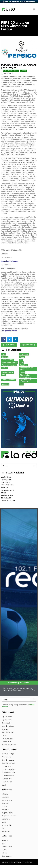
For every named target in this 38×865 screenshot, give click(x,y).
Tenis (3, 828)
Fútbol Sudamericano (9, 769)
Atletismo (5, 794)
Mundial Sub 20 (7, 782)
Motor (4, 822)
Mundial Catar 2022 (8, 772)
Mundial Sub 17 (7, 779)
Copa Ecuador (6, 723)
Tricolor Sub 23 (7, 742)
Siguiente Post (27, 345)
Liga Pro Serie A (7, 717)
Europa (4, 850)
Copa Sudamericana (8, 763)
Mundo (23, 71)
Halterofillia (5, 809)
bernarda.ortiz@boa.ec (9, 261)
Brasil (3, 843)
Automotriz (5, 797)
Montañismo (6, 819)
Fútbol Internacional (10, 71)
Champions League (8, 754)
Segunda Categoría (8, 732)
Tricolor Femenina (7, 738)
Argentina (5, 840)
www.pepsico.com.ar (9, 331)
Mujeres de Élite (7, 825)
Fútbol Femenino (7, 766)
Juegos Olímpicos (7, 813)
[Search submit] (34, 466)
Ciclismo (4, 806)
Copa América (6, 757)
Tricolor (4, 735)
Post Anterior (10, 345)
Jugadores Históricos (9, 745)
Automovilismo (7, 800)
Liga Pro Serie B (7, 720)
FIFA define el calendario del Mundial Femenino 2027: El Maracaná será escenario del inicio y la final (18, 690)
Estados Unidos (7, 847)
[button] (34, 9)
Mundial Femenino (8, 775)
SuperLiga (5, 729)
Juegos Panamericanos (9, 816)
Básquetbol (5, 803)
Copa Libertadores (8, 726)
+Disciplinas (6, 831)
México (4, 853)
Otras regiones (6, 856)
